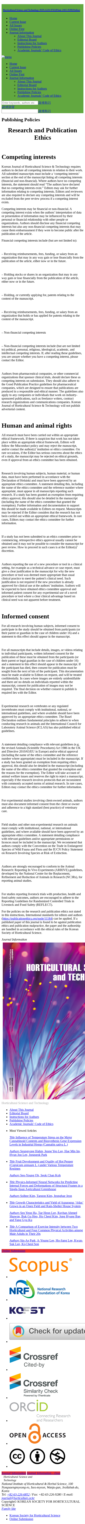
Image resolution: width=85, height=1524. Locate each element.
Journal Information (21, 32)
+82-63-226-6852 (18, 1494)
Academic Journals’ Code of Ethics (39, 50)
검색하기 (44, 102)
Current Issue (17, 22)
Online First (16, 29)
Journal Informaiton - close (43, 1473)
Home (13, 18)
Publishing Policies (29, 46)
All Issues (15, 25)
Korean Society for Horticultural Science (34, 1515)
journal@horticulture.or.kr (18, 1498)
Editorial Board (27, 39)
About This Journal (29, 36)
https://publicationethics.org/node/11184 (27, 918)
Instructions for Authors (32, 43)
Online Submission (13, 1250)
